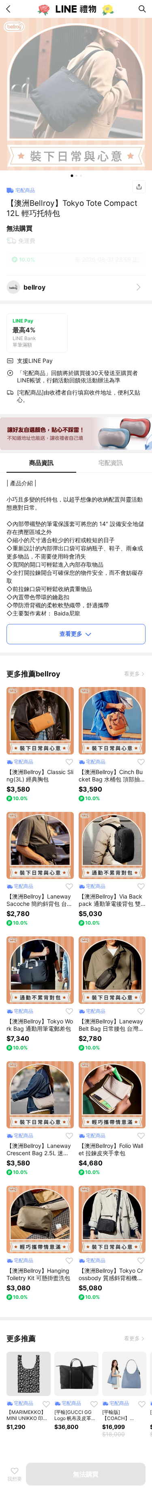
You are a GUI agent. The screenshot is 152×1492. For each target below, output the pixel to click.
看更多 (132, 673)
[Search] (142, 9)
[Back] (10, 9)
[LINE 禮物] (76, 9)
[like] (69, 761)
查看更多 (71, 633)
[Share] (139, 186)
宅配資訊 (110, 463)
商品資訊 (41, 463)
